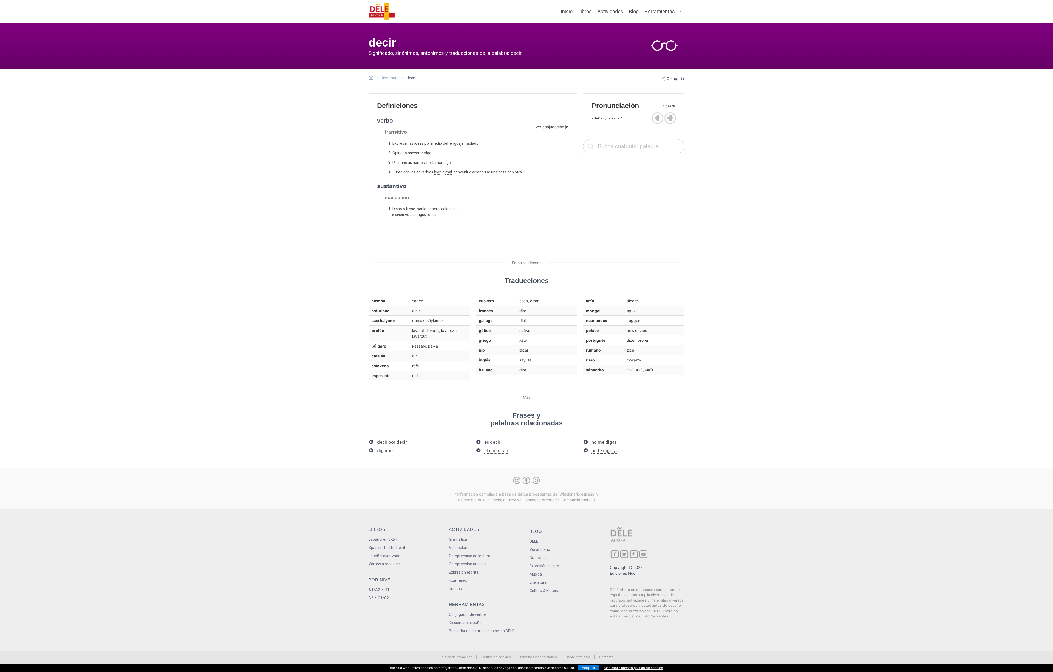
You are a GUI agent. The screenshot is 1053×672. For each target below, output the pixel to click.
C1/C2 (383, 598)
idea (418, 143)
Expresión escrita (464, 572)
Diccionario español (465, 622)
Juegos (455, 588)
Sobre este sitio (578, 657)
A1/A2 (374, 590)
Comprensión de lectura (469, 556)
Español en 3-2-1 (383, 539)
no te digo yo (604, 450)
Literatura (538, 582)
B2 (371, 598)
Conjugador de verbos (468, 614)
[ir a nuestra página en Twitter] (624, 554)
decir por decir (392, 442)
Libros (585, 11)
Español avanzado (384, 556)
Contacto (606, 657)
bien (437, 172)
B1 (387, 590)
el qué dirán (496, 450)
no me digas (604, 442)
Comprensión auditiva (468, 564)
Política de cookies (496, 657)
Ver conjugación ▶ (552, 126)
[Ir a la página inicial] (373, 78)
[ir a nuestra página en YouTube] (643, 554)
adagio (419, 214)
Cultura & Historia (544, 590)
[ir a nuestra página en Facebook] (614, 554)
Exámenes (458, 580)
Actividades (610, 11)
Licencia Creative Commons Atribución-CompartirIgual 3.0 (543, 499)
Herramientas (659, 11)
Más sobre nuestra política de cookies (633, 668)
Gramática (458, 539)
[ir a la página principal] (382, 11)
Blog (634, 11)
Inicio (567, 11)
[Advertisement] (633, 201)
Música (536, 574)
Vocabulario (459, 547)
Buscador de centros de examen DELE (481, 631)
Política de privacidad (456, 657)
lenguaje (456, 143)
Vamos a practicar (384, 564)
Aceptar (588, 667)
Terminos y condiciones (538, 657)
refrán (432, 214)
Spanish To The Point (387, 547)
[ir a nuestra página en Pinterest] (634, 554)
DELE (534, 541)
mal (448, 172)
